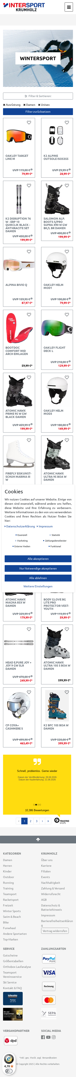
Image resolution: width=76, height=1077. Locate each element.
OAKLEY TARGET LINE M (16, 157)
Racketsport (11, 899)
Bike (6, 922)
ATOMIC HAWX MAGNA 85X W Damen (15, 602)
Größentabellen (13, 961)
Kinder (7, 871)
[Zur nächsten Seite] (42, 821)
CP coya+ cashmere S (14, 727)
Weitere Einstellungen (38, 586)
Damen (7, 860)
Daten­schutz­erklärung (20, 526)
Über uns (46, 860)
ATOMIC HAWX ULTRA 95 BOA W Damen (55, 476)
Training (8, 888)
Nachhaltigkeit (50, 882)
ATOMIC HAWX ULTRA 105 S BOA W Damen (57, 665)
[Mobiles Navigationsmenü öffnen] (69, 7)
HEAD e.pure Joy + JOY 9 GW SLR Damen (18, 665)
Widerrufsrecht (51, 894)
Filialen (46, 871)
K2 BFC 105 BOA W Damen (56, 727)
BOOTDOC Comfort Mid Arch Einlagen (16, 351)
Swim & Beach (12, 916)
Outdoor (8, 877)
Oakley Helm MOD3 (53, 412)
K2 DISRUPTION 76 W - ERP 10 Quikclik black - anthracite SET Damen (18, 225)
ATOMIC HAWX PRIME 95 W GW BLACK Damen (16, 414)
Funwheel (9, 928)
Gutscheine (10, 955)
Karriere (46, 865)
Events (45, 877)
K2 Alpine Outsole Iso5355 (56, 157)
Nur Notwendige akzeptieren (38, 568)
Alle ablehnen (38, 578)
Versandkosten (49, 1057)
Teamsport (10, 894)
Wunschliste (30, 122)
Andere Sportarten (15, 933)
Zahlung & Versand (53, 888)
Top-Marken (10, 939)
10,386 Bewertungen (37, 810)
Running (8, 882)
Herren (7, 865)
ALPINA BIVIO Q (16, 284)
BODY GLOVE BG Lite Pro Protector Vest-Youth (56, 604)
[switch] (9, 1071)
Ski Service (10, 982)
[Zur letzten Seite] (48, 821)
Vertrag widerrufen (55, 931)
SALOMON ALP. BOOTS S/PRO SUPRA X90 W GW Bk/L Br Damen (55, 223)
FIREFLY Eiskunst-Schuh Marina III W (18, 476)
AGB (44, 899)
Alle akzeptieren (38, 558)
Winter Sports (12, 911)
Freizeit (8, 905)
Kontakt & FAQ (12, 988)
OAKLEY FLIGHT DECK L (54, 349)
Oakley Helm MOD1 (53, 286)
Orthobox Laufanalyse (17, 966)
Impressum (48, 915)
